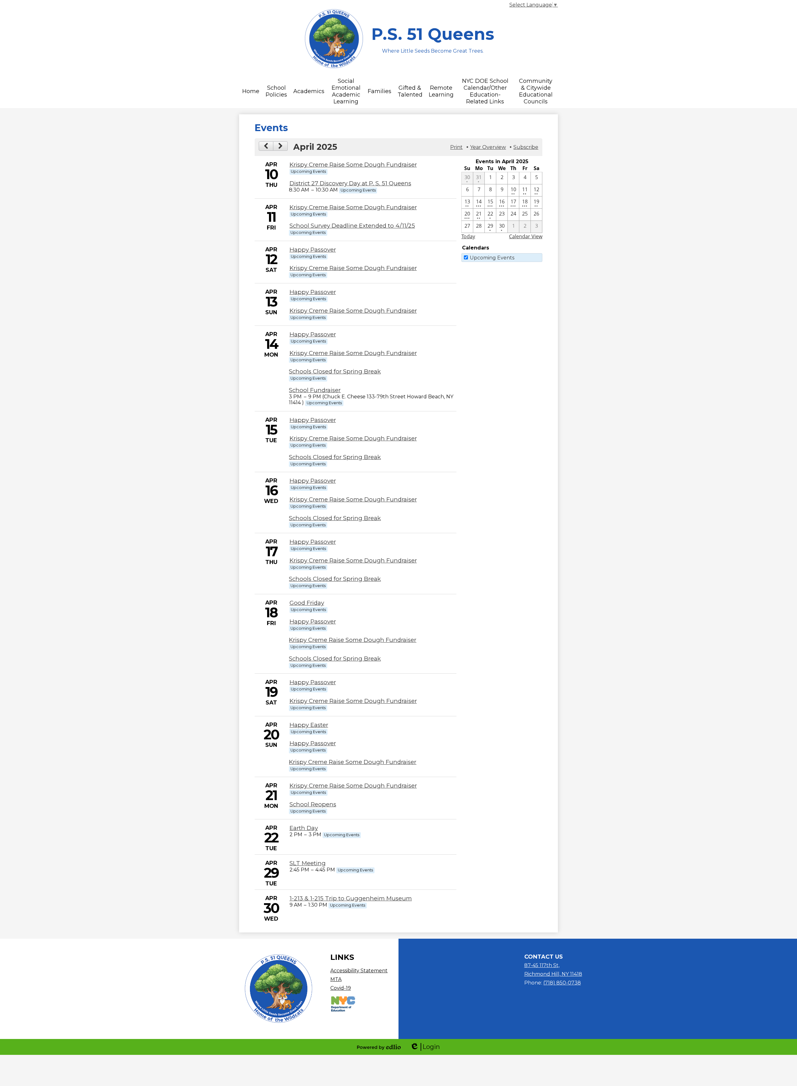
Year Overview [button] (488, 147)
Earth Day (304, 828)
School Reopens (313, 804)
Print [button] (456, 147)
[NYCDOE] (343, 1010)
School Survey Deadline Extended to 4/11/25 (352, 225)
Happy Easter (309, 724)
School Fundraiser (315, 390)
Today (468, 236)
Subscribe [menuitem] (525, 147)
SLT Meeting (308, 863)
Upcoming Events (492, 258)
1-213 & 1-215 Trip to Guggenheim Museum (351, 898)
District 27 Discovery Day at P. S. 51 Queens (350, 183)
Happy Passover (313, 249)
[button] (250, 91)
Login (425, 1047)
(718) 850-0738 (562, 983)
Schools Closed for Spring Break (335, 371)
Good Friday (307, 602)
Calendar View (525, 236)
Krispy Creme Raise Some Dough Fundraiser (353, 164)
